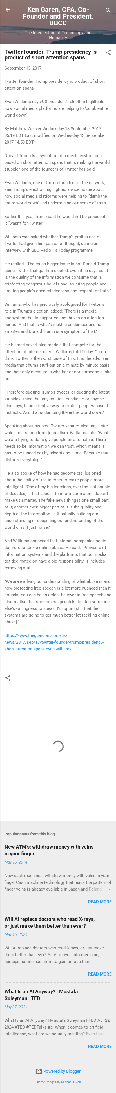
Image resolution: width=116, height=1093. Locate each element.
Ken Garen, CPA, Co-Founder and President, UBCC (58, 16)
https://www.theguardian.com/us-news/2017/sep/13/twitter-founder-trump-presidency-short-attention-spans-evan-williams (54, 642)
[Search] (108, 11)
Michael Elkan (71, 1082)
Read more (99, 901)
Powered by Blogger (61, 1071)
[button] (108, 53)
